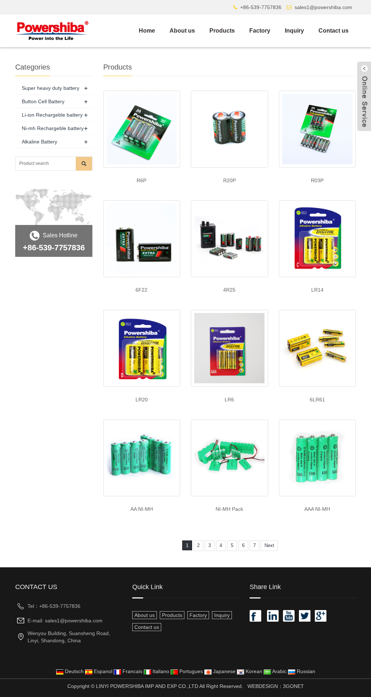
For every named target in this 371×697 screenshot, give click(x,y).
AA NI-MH (141, 509)
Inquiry (294, 31)
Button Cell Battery (43, 101)
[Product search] (84, 164)
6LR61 (317, 399)
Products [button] (172, 615)
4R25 (229, 290)
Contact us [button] (146, 627)
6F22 (141, 290)
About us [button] (144, 615)
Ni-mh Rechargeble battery (53, 128)
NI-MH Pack (229, 509)
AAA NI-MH (317, 509)
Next (269, 545)
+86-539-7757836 (261, 7)
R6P (141, 180)
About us (182, 31)
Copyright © (81, 686)
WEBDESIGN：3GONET (275, 686)
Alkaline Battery (39, 142)
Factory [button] (198, 615)
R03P (317, 180)
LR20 (142, 399)
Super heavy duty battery (50, 88)
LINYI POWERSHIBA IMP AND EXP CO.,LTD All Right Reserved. (169, 686)
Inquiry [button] (222, 615)
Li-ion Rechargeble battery (52, 115)
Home (147, 31)
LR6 (229, 399)
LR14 (317, 290)
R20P (229, 180)
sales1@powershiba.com (323, 7)
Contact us (333, 31)
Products (222, 31)
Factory (259, 31)
